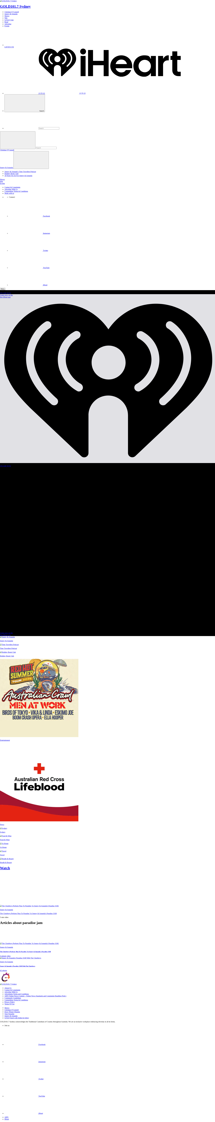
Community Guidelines (12, 998)
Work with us (9, 193)
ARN (6, 1117)
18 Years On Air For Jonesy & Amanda (18, 176)
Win (5, 18)
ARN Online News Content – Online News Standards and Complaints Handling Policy (35, 996)
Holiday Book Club (11, 174)
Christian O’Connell (11, 12)
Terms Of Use (9, 1004)
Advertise (7, 24)
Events (6, 26)
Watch (5, 868)
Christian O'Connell (7, 150)
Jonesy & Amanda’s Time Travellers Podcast (20, 172)
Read (6, 22)
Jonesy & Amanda (10, 14)
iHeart (6, 1119)
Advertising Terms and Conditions (16, 994)
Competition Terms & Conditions (16, 191)
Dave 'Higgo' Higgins (12, 1012)
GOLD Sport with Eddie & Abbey (16, 1018)
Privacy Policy (9, 1002)
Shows (6, 16)
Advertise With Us (11, 189)
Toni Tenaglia (9, 1014)
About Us (7, 988)
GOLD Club (9, 20)
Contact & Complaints (12, 187)
